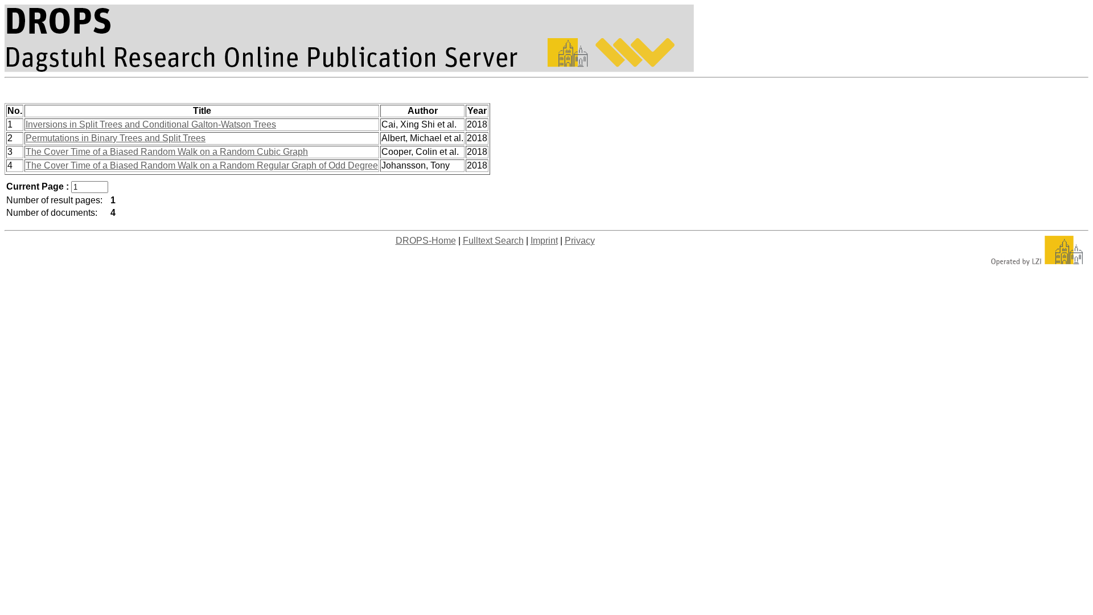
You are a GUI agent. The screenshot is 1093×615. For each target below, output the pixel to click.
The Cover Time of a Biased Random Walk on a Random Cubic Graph (167, 152)
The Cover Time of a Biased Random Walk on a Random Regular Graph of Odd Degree (202, 165)
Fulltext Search (493, 240)
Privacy (580, 240)
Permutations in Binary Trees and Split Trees (116, 138)
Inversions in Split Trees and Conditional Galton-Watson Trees (151, 124)
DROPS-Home (426, 240)
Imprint (544, 240)
